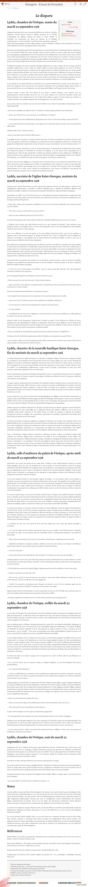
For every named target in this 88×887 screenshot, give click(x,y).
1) (65, 224)
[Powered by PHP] (72, 883)
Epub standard (68, 34)
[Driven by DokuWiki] (62, 883)
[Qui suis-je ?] (21, 883)
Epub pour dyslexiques (70, 36)
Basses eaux (72, 27)
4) (17, 579)
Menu (7, 3)
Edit (84, 4)
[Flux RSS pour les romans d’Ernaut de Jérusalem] (80, 883)
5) (26, 630)
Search (80, 4)
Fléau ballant (67, 24)
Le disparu (15, 8)
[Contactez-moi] (31, 883)
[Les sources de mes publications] (43, 883)
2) (21, 545)
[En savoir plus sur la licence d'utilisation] (11, 883)
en (75, 4)
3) (45, 554)
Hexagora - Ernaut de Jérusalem (44, 4)
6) (16, 677)
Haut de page (81, 884)
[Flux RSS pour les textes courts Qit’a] (78, 883)
